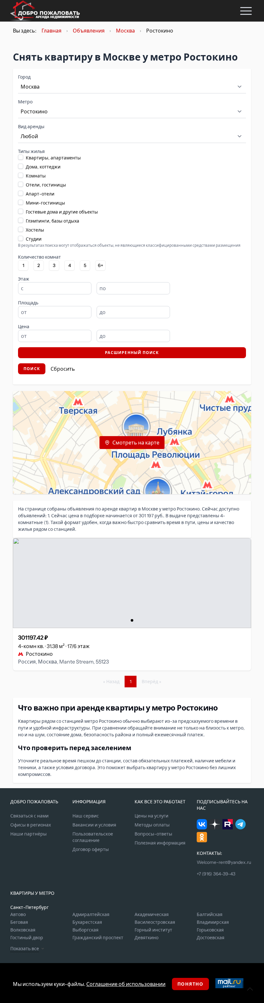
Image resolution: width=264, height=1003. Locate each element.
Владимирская (213, 922)
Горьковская (210, 930)
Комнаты (36, 176)
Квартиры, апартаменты (53, 158)
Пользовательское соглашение (92, 837)
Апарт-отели (40, 194)
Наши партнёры (28, 834)
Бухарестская (87, 922)
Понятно (190, 984)
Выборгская (85, 930)
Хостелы (35, 230)
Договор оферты (90, 849)
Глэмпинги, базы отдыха (52, 221)
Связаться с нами (29, 816)
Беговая (19, 922)
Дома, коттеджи (43, 167)
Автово (18, 914)
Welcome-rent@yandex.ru (224, 862)
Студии (34, 239)
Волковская (22, 930)
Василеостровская (155, 922)
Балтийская (209, 914)
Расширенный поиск (132, 352)
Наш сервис (85, 816)
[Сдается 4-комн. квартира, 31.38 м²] (132, 583)
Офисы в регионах (30, 825)
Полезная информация (160, 843)
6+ (100, 265)
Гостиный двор (26, 938)
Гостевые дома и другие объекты (62, 212)
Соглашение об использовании (125, 984)
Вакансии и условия (94, 825)
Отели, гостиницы (46, 185)
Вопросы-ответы (153, 834)
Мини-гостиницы (45, 203)
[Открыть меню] (246, 11)
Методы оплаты (152, 825)
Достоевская (210, 938)
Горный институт (153, 930)
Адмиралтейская (90, 914)
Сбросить (63, 369)
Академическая (152, 914)
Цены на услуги (151, 816)
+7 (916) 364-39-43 (216, 874)
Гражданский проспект (97, 938)
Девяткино (146, 938)
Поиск (32, 368)
